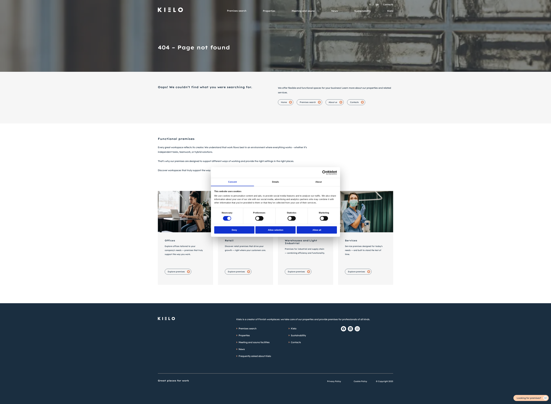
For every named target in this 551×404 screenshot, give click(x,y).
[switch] (259, 218)
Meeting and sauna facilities (254, 342)
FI (370, 4)
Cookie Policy (360, 381)
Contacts (388, 4)
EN (377, 4)
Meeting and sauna (303, 10)
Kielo (390, 10)
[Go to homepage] (170, 8)
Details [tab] (275, 182)
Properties (269, 10)
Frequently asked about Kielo (255, 356)
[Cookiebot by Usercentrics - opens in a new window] (324, 172)
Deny (234, 230)
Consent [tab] (232, 182)
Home (284, 102)
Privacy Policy (334, 381)
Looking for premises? (529, 398)
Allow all (317, 230)
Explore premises (176, 271)
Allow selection (275, 230)
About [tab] (318, 182)
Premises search (236, 10)
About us (333, 102)
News (334, 10)
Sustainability (362, 10)
